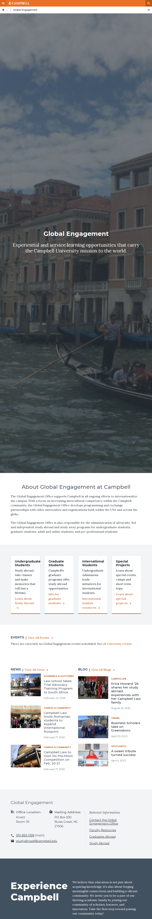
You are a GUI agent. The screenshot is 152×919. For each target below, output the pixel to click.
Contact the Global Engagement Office (103, 821)
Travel (115, 718)
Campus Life (118, 678)
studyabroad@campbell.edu (36, 840)
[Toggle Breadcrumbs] (148, 10)
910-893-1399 (25, 835)
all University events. (117, 644)
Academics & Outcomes (59, 676)
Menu (3, 3)
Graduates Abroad (102, 836)
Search (148, 3)
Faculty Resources (102, 830)
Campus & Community (57, 708)
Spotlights (118, 746)
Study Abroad (99, 843)
